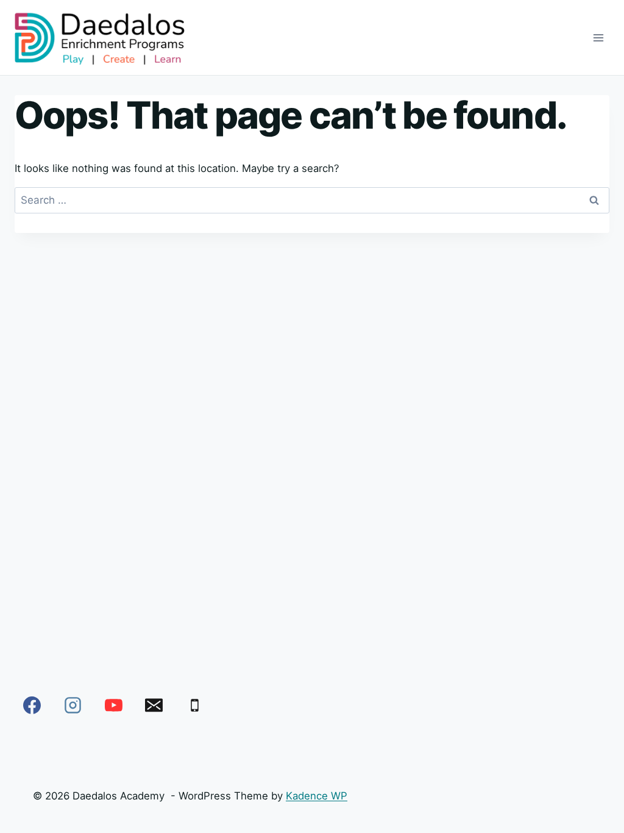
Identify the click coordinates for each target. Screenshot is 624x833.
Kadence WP (316, 796)
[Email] (154, 705)
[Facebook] (32, 705)
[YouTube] (113, 705)
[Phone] (194, 705)
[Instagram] (73, 705)
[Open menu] (598, 37)
